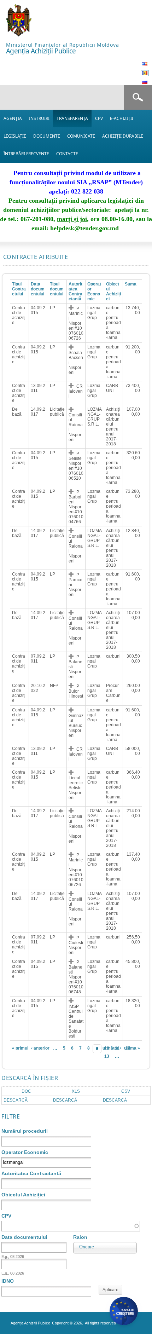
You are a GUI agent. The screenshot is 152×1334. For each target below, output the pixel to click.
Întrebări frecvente (26, 154)
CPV (99, 118)
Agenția (13, 118)
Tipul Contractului (19, 289)
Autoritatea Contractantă (75, 291)
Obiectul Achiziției (113, 291)
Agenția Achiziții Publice (41, 51)
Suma (130, 284)
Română (144, 73)
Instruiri (39, 118)
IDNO (7, 1281)
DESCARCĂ (16, 1100)
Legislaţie (15, 136)
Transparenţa (72, 118)
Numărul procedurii (24, 1131)
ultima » (132, 1048)
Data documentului (38, 289)
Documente (46, 136)
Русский (144, 82)
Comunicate (81, 136)
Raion (80, 1237)
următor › (112, 1048)
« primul (20, 1048)
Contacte (67, 154)
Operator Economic (24, 1152)
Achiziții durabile (122, 136)
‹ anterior (40, 1048)
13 (106, 1056)
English (144, 64)
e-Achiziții (121, 118)
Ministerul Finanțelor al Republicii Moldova (62, 44)
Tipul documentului (57, 289)
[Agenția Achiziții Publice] (18, 34)
